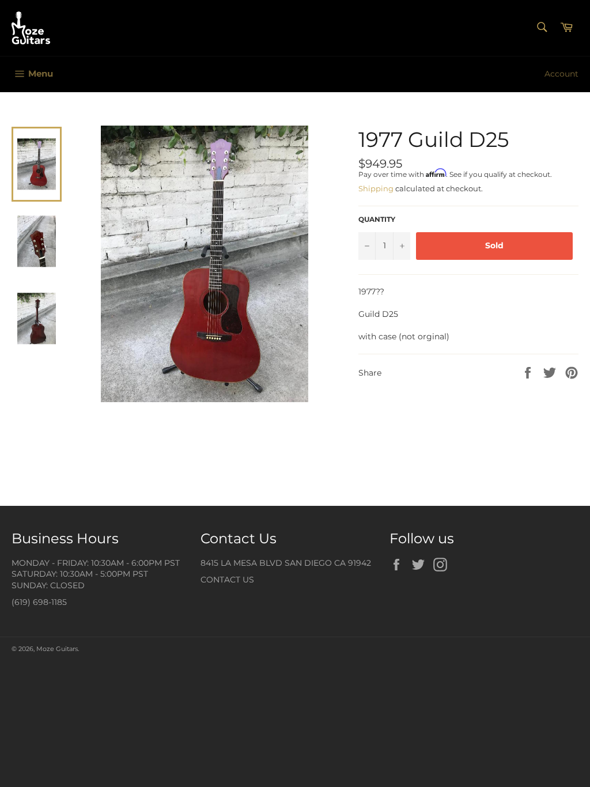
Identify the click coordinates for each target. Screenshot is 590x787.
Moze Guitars (57, 649)
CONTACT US (227, 579)
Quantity (376, 219)
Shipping (376, 188)
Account (561, 74)
